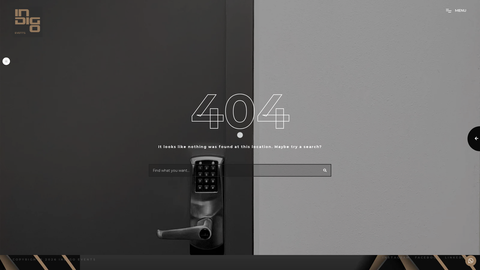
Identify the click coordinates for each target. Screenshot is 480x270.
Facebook (427, 257)
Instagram (396, 257)
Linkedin (456, 257)
